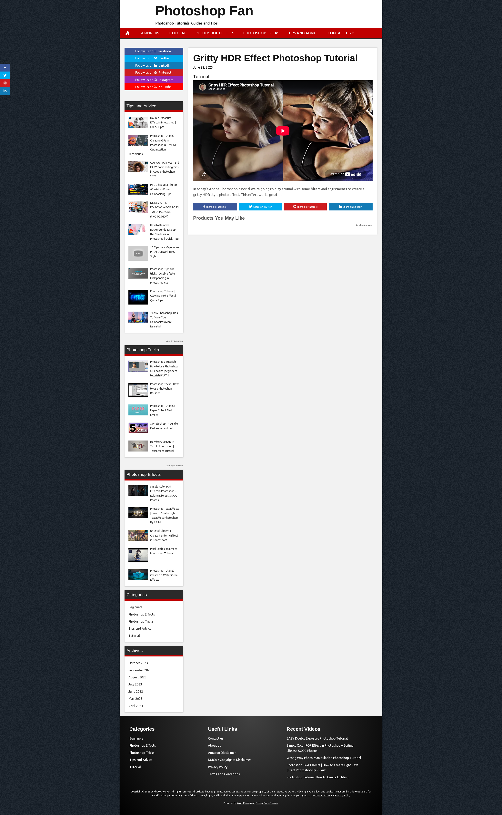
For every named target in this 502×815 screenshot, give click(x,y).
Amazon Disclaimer (222, 752)
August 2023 (137, 677)
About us (214, 745)
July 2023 (135, 684)
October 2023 (138, 663)
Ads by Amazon (364, 225)
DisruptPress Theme (267, 803)
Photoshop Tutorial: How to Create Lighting (317, 777)
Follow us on (153, 51)
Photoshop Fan (204, 10)
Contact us (339, 33)
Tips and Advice (303, 33)
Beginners (149, 33)
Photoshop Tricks (261, 33)
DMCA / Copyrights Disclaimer (229, 760)
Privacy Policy (217, 767)
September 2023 (139, 670)
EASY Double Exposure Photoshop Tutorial (317, 738)
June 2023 (135, 691)
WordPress (243, 803)
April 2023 (135, 706)
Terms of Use (322, 795)
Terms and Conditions (224, 774)
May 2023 (135, 698)
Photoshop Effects (214, 33)
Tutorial (177, 33)
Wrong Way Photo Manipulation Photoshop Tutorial (324, 758)
